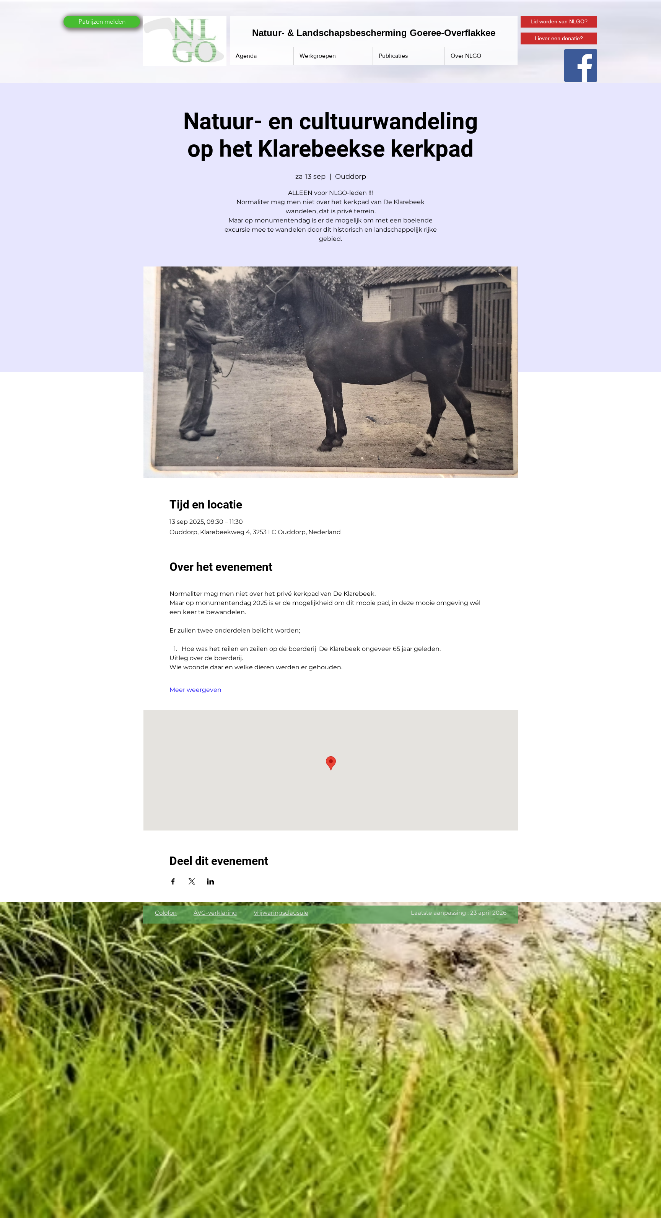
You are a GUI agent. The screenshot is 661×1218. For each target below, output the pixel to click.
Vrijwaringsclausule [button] (281, 912)
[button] (408, 56)
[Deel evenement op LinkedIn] (210, 881)
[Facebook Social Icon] (580, 65)
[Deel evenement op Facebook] (173, 881)
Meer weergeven (195, 689)
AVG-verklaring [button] (215, 912)
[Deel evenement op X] (191, 881)
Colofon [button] (166, 912)
